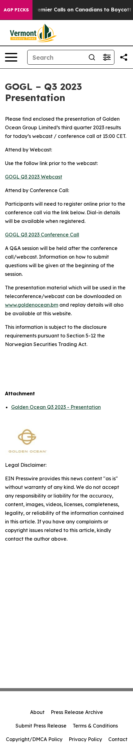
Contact (117, 739)
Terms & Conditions (95, 726)
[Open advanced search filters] (106, 57)
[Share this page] (123, 57)
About (37, 712)
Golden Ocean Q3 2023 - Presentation (56, 407)
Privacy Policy (85, 739)
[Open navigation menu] (11, 57)
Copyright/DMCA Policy (34, 739)
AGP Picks (16, 10)
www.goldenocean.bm (31, 305)
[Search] (91, 57)
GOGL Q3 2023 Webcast (33, 177)
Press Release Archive (77, 712)
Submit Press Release (40, 726)
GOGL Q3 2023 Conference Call (42, 235)
